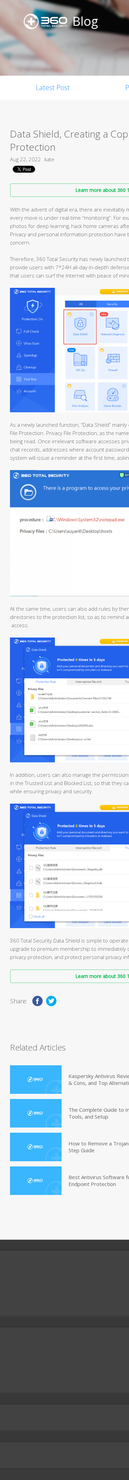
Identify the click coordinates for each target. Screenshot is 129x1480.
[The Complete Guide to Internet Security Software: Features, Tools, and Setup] (36, 1113)
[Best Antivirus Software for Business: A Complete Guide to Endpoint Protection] (36, 1180)
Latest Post (53, 87)
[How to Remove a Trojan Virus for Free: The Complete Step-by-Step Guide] (36, 1147)
